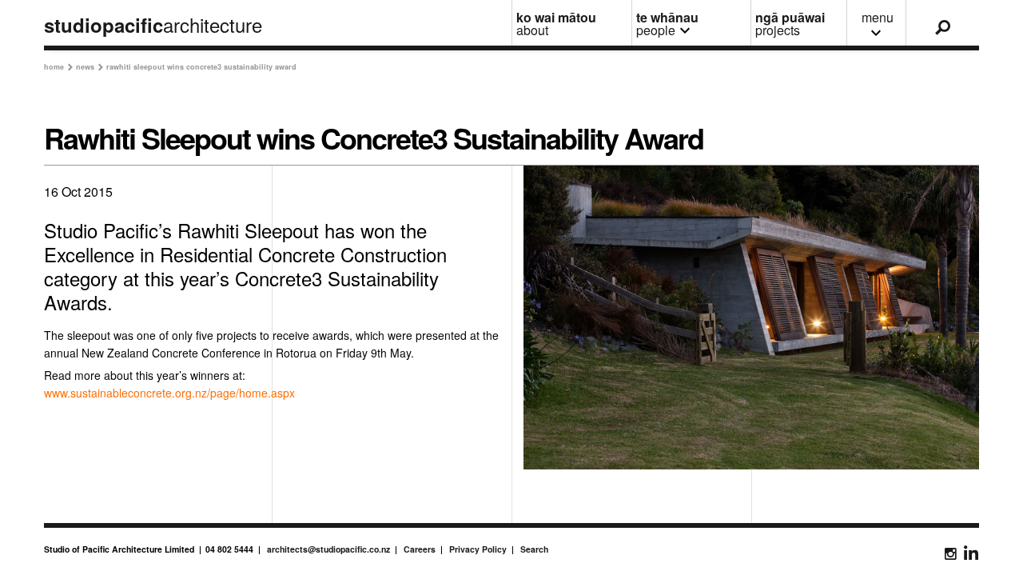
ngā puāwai (790, 23)
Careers (420, 549)
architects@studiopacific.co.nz (328, 549)
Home (58, 67)
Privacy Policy (478, 549)
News (89, 67)
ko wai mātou (556, 23)
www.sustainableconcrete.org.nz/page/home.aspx (169, 393)
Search (534, 549)
